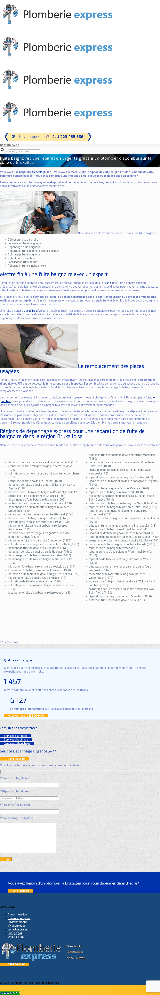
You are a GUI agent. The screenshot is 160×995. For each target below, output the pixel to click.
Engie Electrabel (18, 929)
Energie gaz (15, 933)
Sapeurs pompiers (19, 918)
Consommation (17, 914)
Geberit (37, 172)
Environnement (17, 921)
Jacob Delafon (33, 310)
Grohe (107, 282)
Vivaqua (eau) (16, 925)
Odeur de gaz (16, 936)
